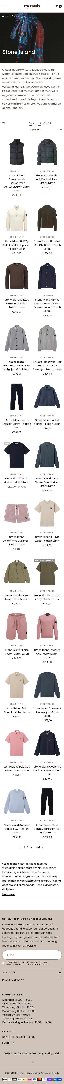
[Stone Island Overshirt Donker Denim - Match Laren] (47, 743)
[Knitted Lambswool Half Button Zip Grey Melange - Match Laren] (47, 338)
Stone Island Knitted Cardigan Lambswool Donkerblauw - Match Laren (47, 305)
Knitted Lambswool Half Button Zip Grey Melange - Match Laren (47, 365)
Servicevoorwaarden (25, 1053)
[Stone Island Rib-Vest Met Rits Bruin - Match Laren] (47, 217)
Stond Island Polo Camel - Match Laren (17, 710)
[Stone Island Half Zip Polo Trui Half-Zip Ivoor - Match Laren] (16, 217)
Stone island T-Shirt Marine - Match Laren (17, 480)
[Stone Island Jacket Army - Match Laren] (16, 571)
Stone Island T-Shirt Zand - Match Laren (47, 539)
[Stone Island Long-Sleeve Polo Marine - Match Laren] (47, 455)
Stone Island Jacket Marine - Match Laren (47, 422)
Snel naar (9, 972)
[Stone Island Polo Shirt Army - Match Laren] (47, 571)
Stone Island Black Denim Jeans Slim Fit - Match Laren (47, 828)
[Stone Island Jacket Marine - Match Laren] (47, 396)
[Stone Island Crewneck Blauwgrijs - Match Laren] (47, 684)
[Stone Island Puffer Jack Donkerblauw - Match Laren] (47, 151)
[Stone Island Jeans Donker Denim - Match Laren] (16, 396)
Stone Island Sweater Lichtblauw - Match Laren (17, 828)
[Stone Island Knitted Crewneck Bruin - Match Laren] (16, 276)
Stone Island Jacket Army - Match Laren (17, 597)
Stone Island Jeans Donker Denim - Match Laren (17, 423)
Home (5, 16)
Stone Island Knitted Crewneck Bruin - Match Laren (17, 303)
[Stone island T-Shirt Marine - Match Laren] (16, 455)
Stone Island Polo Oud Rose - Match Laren (17, 768)
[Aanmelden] (58, 955)
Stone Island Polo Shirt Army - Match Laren (47, 597)
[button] (8, 1043)
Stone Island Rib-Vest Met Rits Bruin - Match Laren (47, 245)
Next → (39, 847)
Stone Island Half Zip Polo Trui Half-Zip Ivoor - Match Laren (17, 245)
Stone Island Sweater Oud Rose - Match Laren (47, 653)
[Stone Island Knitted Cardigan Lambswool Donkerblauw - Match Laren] (47, 276)
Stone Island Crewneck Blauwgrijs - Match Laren (47, 712)
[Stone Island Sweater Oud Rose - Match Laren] (47, 626)
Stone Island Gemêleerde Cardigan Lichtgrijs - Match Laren (16, 365)
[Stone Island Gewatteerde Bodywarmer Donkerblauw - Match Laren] (16, 151)
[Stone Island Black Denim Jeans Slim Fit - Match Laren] (47, 801)
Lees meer (8, 894)
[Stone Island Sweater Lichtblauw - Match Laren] (16, 801)
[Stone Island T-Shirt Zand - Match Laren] (47, 513)
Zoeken (8, 1053)
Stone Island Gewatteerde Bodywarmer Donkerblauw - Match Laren (16, 183)
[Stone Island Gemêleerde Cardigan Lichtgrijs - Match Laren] (16, 338)
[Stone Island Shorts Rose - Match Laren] (16, 626)
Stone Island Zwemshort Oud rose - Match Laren (17, 540)
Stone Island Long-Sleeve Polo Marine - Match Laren (47, 482)
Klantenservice (13, 980)
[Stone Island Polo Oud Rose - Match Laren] (16, 743)
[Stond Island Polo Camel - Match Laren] (16, 684)
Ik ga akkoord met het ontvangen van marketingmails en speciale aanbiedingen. (28, 963)
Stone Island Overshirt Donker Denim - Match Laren (47, 770)
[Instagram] (32, 1062)
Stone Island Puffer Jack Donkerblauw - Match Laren (47, 179)
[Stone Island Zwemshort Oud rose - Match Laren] (16, 513)
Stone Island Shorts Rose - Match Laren (17, 652)
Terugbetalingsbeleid (48, 1053)
